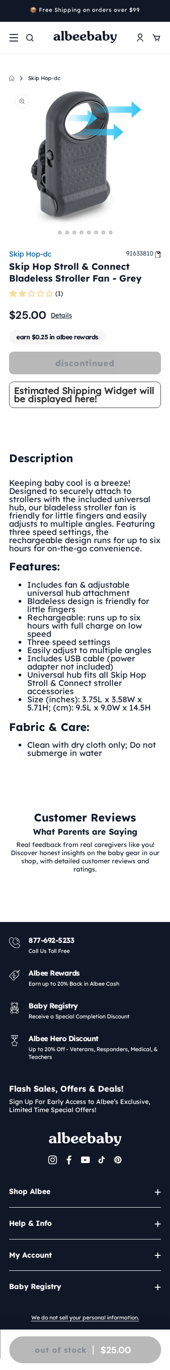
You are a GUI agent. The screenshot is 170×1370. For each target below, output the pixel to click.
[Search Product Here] (29, 37)
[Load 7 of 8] (103, 232)
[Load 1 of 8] (59, 232)
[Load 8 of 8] (110, 232)
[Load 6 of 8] (96, 232)
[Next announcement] (158, 11)
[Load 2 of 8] (67, 232)
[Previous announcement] (12, 11)
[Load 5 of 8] (88, 232)
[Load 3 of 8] (74, 232)
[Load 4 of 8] (81, 232)
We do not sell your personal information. (85, 1317)
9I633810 (140, 253)
